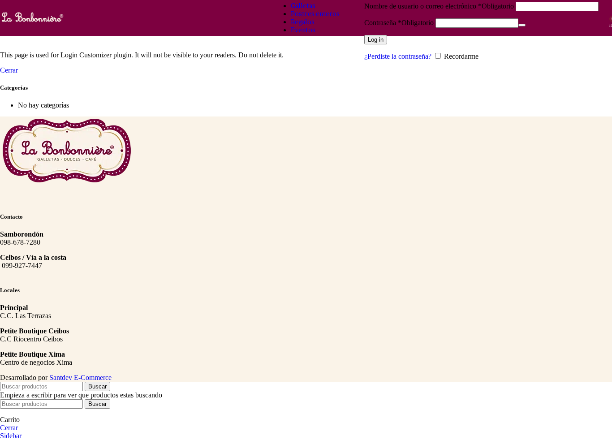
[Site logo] (32, 23)
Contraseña (399, 22)
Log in (376, 39)
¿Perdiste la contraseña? (397, 56)
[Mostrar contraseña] (522, 25)
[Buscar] (603, 18)
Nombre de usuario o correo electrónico (439, 6)
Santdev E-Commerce (80, 377)
